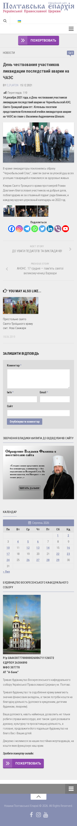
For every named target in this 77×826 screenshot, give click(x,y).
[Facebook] (11, 228)
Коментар (14, 365)
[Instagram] (19, 228)
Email (44, 392)
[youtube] (45, 814)
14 (48, 548)
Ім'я (10, 392)
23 (68, 554)
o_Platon (12, 85)
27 (37, 560)
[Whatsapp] (34, 228)
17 (8, 554)
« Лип (6, 571)
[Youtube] (65, 228)
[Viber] (57, 228)
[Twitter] (42, 228)
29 (57, 560)
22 (57, 554)
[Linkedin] (50, 228)
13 (37, 548)
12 (28, 548)
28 (48, 560)
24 (8, 560)
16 (68, 548)
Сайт (10, 406)
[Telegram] (26, 228)
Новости (9, 53)
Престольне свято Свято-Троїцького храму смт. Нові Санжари (18, 323)
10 (8, 548)
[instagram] (38, 814)
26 (28, 560)
